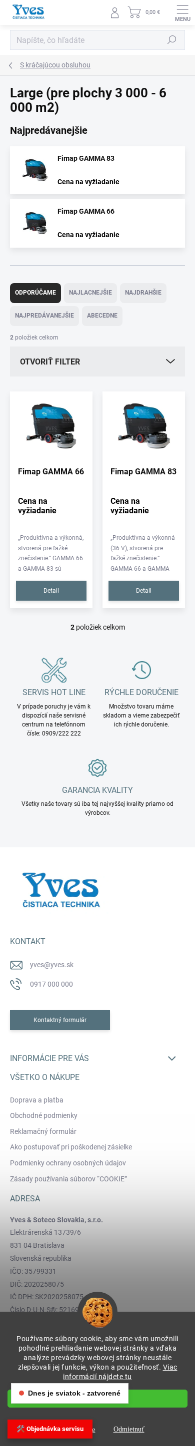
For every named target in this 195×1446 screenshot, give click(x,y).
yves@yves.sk (52, 965)
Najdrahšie (143, 292)
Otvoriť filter (50, 361)
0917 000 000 (51, 984)
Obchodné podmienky (44, 1115)
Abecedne (102, 315)
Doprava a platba (37, 1100)
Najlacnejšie (90, 292)
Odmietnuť (129, 1429)
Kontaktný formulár (60, 1020)
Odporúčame (35, 292)
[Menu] (182, 12)
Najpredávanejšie (44, 315)
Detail (51, 590)
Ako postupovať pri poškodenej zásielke (71, 1147)
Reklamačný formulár (43, 1131)
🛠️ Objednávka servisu (50, 1429)
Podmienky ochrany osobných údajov (68, 1163)
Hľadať (172, 39)
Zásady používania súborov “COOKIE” (68, 1179)
